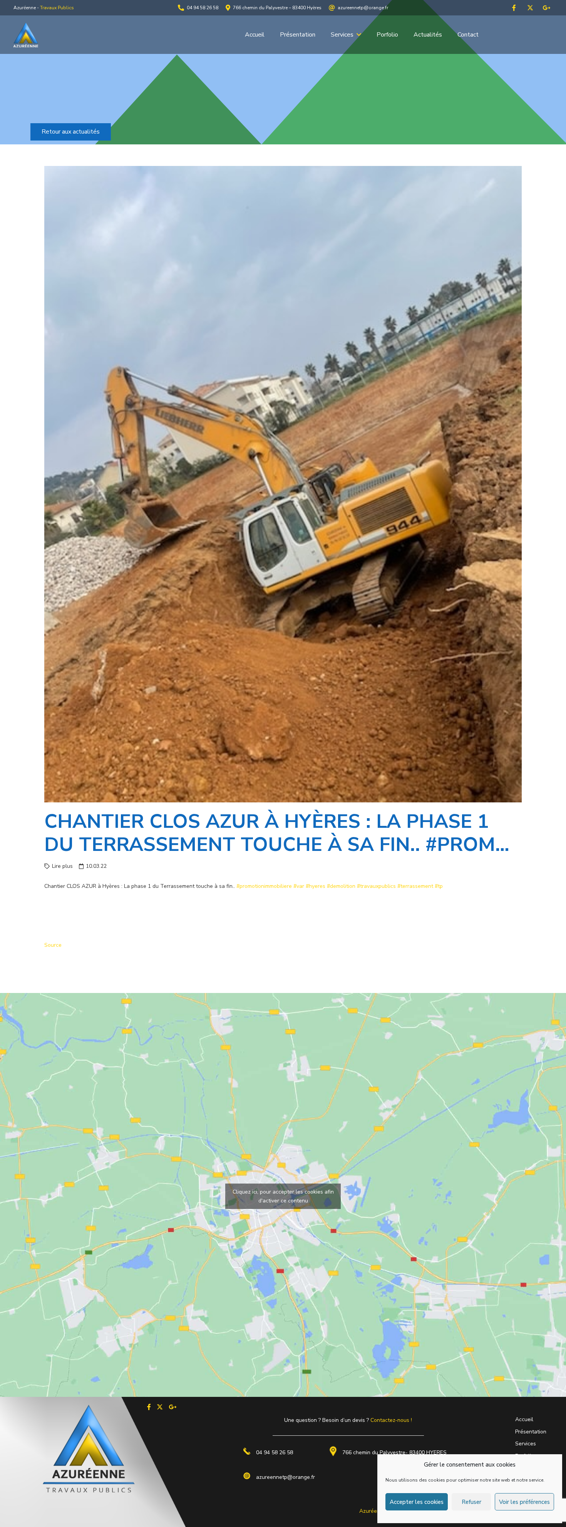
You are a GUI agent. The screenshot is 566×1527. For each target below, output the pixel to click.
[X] (530, 8)
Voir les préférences (524, 1502)
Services (525, 1443)
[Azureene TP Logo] (25, 34)
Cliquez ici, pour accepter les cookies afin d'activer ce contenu (283, 1196)
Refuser (471, 1502)
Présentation (530, 1431)
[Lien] (149, 1407)
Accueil (524, 1419)
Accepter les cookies (417, 1502)
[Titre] (514, 8)
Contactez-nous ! (391, 1420)
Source (53, 945)
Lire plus (62, 866)
